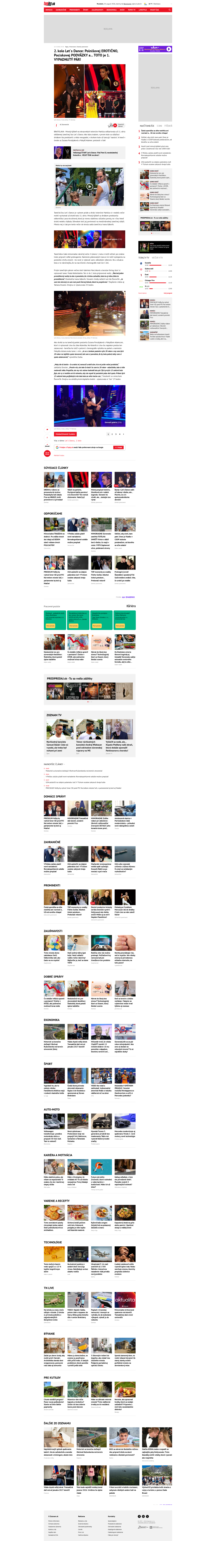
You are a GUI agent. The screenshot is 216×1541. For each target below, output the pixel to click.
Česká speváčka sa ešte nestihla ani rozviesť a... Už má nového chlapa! (53, 909)
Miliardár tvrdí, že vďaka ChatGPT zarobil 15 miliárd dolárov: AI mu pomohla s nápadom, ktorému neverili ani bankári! (101, 1047)
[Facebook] (139, 1516)
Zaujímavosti (97, 10)
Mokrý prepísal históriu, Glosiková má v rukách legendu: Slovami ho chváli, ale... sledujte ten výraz (101, 495)
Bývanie (49, 1333)
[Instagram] (143, 1516)
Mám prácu (47, 1187)
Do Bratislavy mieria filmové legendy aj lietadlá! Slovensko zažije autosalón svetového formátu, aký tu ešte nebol (125, 657)
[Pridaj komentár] (47, 430)
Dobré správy (53, 976)
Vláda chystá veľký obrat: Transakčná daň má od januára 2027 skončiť (77, 1044)
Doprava (70, 1144)
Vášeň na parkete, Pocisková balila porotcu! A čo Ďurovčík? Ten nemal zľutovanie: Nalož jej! (78, 493)
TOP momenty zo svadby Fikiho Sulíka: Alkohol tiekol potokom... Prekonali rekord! (77, 911)
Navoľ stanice (142, 293)
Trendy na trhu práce (97, 1189)
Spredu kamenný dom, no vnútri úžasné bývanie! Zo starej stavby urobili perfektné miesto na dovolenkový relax (125, 1360)
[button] (115, 125)
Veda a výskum (48, 1274)
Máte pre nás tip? (113, 1535)
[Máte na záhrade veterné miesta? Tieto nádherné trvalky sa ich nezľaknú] (101, 1389)
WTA (92, 1096)
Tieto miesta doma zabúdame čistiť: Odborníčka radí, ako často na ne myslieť (52, 957)
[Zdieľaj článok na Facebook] (47, 437)
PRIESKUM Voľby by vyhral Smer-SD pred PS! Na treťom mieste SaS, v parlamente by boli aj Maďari (83, 788)
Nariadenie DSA (53, 1535)
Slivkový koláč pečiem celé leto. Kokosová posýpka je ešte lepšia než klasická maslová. (76, 1226)
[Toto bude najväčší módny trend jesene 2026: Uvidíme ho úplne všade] (144, 247)
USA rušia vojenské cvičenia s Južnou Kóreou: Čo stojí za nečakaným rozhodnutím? (125, 868)
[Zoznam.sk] (144, 1528)
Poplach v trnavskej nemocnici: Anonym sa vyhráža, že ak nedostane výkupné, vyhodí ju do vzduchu (101, 1315)
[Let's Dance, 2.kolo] (66, 239)
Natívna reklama (83, 1535)
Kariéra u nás (52, 1529)
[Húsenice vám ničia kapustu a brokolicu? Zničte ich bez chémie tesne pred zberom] (78, 1389)
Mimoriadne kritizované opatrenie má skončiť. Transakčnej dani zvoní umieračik (124, 1314)
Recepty (117, 1412)
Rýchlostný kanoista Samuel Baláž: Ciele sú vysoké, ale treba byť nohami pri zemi (57, 746)
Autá (69, 1274)
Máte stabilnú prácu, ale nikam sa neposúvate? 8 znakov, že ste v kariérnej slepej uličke (54, 1181)
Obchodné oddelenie (114, 1527)
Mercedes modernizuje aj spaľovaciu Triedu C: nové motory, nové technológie (125, 1134)
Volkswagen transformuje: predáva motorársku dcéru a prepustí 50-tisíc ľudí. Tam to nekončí (53, 1136)
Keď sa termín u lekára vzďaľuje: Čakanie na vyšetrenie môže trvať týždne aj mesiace (124, 1002)
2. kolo (78, 440)
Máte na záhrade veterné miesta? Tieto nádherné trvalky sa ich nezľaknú (101, 1402)
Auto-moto (52, 1109)
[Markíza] (141, 263)
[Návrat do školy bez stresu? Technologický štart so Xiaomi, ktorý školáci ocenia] (101, 988)
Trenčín (117, 828)
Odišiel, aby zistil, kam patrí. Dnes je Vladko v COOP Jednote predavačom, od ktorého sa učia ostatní (156, 139)
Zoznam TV (54, 715)
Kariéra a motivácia (58, 1155)
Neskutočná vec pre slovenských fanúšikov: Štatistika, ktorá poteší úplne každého (53, 656)
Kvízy (122, 10)
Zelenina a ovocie (73, 1409)
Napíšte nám (52, 1532)
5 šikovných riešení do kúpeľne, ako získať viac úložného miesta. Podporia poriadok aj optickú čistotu (100, 1360)
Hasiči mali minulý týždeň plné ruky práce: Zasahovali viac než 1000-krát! (155, 147)
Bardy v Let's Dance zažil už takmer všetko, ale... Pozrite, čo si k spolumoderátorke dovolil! (124, 495)
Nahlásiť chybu (59, 455)
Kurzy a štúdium (72, 1187)
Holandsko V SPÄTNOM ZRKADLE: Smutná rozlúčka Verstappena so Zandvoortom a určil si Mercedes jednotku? (124, 1090)
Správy (93, 1277)
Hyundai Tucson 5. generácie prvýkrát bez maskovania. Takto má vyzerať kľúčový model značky (100, 1136)
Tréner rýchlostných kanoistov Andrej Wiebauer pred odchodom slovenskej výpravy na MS (89, 746)
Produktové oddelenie (115, 1524)
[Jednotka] (141, 275)
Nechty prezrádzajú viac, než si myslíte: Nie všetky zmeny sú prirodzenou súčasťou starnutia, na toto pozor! (125, 958)
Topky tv (131, 10)
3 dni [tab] (159, 125)
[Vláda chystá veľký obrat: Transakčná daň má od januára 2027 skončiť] (78, 1032)
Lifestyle (143, 10)
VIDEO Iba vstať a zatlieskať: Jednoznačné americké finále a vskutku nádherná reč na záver (101, 1089)
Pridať (120, 447)
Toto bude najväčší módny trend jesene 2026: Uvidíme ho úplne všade (159, 247)
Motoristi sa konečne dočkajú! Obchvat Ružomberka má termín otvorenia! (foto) (53, 1045)
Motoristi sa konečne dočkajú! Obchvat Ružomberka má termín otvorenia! (74, 771)
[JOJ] (141, 269)
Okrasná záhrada (48, 1409)
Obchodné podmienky (85, 1527)
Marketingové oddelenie (115, 1532)
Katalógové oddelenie (115, 1529)
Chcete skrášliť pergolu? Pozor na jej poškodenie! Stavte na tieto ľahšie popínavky (54, 1403)
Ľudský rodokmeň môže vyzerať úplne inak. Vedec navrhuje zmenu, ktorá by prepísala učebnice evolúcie (125, 1269)
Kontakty (111, 1516)
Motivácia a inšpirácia (121, 1187)
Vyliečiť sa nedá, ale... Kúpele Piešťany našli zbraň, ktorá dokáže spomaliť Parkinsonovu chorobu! (119, 746)
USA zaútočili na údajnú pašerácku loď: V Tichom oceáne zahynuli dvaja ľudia (75, 782)
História (117, 1277)
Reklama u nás (82, 1521)
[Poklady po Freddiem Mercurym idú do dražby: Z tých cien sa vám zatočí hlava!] (125, 897)
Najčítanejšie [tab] (147, 125)
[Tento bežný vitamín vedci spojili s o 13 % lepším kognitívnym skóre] (54, 1254)
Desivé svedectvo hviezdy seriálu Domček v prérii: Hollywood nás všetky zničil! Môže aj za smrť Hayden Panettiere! (101, 912)
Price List (81, 1532)
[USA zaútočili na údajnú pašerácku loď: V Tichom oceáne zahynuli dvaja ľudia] (78, 854)
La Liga (46, 1096)
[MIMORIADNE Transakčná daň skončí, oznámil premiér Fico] (78, 808)
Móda (152, 243)
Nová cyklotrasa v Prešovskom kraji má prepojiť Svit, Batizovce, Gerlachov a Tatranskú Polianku (77, 1136)
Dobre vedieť (47, 662)
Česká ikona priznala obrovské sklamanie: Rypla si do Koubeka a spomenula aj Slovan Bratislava (76, 1090)
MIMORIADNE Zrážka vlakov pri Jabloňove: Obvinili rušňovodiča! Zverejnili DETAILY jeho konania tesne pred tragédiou (100, 823)
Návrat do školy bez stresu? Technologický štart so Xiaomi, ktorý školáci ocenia (100, 656)
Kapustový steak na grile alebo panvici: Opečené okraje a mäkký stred (124, 1225)
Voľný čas (154, 10)
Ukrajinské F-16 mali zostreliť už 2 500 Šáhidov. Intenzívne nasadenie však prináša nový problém (100, 1269)
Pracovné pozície (52, 606)
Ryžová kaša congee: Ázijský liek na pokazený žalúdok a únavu (100, 1225)
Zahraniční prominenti (50, 915)
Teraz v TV (143, 257)
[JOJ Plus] (141, 287)
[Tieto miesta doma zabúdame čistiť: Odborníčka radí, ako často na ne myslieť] (54, 943)
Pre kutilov (52, 1377)
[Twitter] (147, 1516)
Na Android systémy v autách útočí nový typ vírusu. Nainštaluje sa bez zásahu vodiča (78, 1268)
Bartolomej (127, 4)
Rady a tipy (94, 1230)
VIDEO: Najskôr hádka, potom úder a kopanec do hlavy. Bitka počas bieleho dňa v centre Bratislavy (78, 1314)
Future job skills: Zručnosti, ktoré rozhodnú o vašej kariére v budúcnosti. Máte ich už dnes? (101, 1182)
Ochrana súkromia (53, 1524)
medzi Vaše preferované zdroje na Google (81, 447)
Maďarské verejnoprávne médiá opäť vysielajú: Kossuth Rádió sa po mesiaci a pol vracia (101, 868)
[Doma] (141, 281)
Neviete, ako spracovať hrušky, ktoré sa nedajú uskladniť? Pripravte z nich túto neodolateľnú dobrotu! (124, 1404)
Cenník (80, 1529)
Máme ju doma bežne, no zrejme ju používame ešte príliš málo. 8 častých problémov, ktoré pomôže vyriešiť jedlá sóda (78, 1360)
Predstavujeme (95, 1144)
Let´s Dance (69, 440)
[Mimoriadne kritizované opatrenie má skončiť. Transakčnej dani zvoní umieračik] (125, 1300)
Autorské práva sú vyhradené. (147, 1523)
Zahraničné (61, 10)
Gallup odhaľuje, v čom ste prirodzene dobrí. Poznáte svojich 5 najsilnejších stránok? (124, 1181)
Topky (66, 47)
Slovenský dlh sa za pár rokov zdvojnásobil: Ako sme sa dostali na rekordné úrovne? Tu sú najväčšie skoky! (124, 1047)
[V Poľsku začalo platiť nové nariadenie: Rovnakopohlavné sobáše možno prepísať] (54, 854)
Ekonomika (112, 10)
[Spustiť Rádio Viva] (155, 47)
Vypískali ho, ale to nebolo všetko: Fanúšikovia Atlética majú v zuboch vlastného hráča (54, 1089)
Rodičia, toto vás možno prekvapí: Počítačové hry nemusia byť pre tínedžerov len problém (101, 957)
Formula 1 (117, 1098)
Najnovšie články (53, 764)
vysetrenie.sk (118, 965)
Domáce (49, 10)
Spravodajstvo (112, 1521)
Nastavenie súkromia (54, 1527)
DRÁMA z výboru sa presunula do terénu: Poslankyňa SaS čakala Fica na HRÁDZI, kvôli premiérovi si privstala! (53, 495)
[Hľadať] (169, 9)
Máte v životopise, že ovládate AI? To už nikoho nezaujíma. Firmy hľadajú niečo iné (78, 1181)
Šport (85, 10)
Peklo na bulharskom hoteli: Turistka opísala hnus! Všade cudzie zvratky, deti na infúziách (160, 336)
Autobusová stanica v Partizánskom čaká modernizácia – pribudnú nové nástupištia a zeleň (125, 822)
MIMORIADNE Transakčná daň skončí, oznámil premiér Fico (78, 821)
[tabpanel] (155, 147)
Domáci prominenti (82, 47)
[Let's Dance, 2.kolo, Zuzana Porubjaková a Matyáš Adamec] (89, 239)
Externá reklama (83, 1524)
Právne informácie (53, 1521)
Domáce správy (55, 796)
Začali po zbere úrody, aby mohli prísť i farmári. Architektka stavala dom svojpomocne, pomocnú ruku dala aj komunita (54, 1360)
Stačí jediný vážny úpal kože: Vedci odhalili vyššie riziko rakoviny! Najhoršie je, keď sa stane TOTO (78, 958)
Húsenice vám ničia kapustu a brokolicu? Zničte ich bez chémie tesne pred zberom (76, 1403)
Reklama (81, 1516)
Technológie (53, 1242)
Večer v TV (157, 257)
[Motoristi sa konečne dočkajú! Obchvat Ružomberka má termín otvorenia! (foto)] (54, 1032)
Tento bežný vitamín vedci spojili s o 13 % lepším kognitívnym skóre (52, 1268)
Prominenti (75, 10)
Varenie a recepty (57, 1201)
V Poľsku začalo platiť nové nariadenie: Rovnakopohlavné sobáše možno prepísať (77, 776)
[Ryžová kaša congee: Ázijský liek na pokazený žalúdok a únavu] (101, 1213)
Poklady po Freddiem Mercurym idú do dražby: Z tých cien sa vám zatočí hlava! (125, 911)
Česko (69, 1098)
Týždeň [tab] (168, 125)
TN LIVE (49, 1288)
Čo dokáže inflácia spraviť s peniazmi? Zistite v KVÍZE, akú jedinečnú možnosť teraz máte (78, 656)
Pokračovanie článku (65, 434)
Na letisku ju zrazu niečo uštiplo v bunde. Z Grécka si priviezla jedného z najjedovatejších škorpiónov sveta (54, 1315)
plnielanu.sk (118, 1009)
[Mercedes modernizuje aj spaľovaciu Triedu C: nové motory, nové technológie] (125, 1121)
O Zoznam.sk (53, 1516)
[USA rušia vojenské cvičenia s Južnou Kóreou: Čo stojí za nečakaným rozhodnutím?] (125, 854)
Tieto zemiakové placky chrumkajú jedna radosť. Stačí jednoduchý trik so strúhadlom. (53, 1226)
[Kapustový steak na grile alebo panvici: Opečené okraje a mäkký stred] (125, 1213)
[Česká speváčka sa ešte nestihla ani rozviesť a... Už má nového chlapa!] (54, 897)
